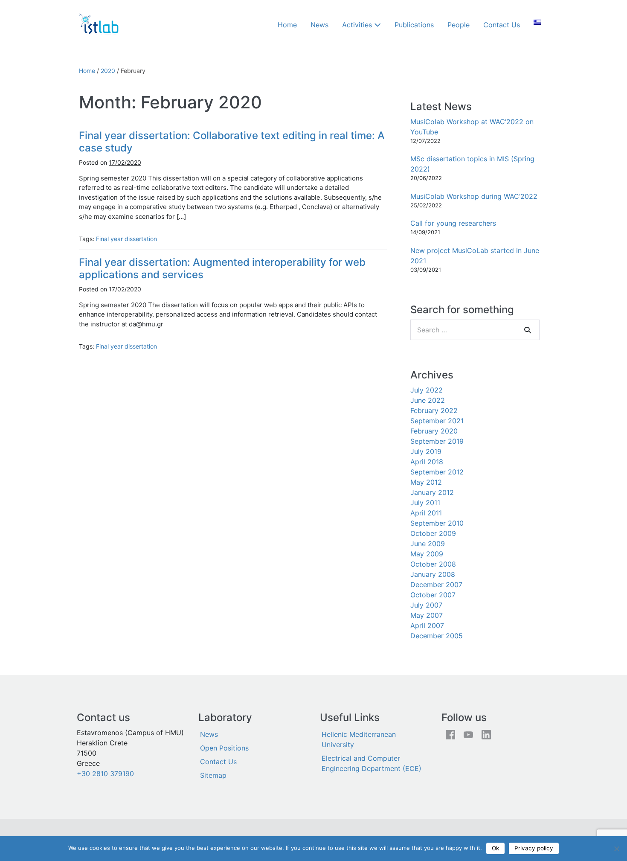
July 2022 (426, 390)
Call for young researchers (453, 223)
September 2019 (437, 441)
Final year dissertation (126, 238)
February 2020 (434, 431)
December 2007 (436, 584)
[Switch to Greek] (537, 22)
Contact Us (501, 24)
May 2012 (426, 482)
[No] (616, 848)
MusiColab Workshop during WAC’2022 (473, 196)
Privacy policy (533, 848)
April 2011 (426, 513)
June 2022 (427, 400)
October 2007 (433, 594)
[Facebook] (450, 734)
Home (287, 24)
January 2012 (432, 492)
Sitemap (213, 775)
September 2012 (437, 472)
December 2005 (436, 635)
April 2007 (427, 625)
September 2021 (437, 420)
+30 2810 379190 (105, 773)
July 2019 (425, 451)
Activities (358, 24)
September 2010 (437, 523)
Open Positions (224, 748)
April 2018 (426, 461)
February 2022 (434, 410)
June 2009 (427, 543)
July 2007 (426, 605)
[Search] (527, 329)
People (458, 24)
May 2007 (426, 615)
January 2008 (432, 574)
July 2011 (425, 502)
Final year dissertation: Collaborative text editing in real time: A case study (232, 141)
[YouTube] (468, 734)
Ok (495, 848)
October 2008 (433, 564)
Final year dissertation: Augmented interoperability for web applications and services (222, 268)
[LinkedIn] (486, 734)
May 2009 (426, 554)
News (319, 24)
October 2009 (433, 533)
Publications (414, 24)
